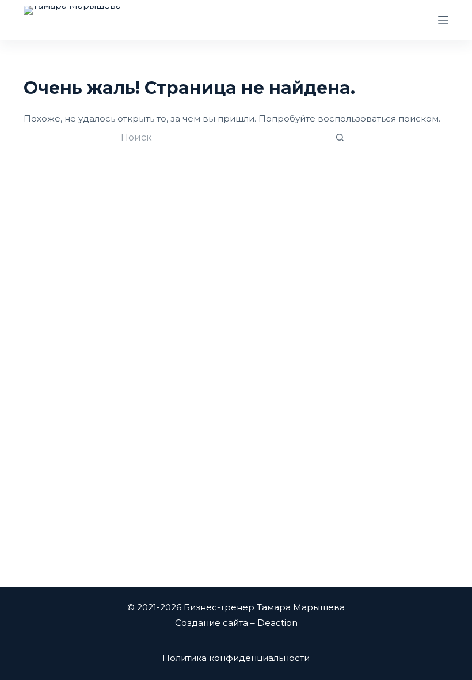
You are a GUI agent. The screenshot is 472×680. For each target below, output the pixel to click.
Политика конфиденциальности (236, 657)
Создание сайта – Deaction (236, 622)
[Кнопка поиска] (339, 137)
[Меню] (443, 20)
